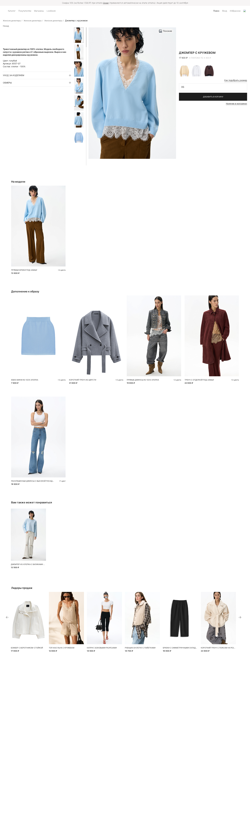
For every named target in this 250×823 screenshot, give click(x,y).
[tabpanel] (38, 335)
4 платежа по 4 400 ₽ (200, 58)
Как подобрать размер (235, 80)
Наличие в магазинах (236, 103)
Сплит (106, 3)
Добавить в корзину (213, 97)
